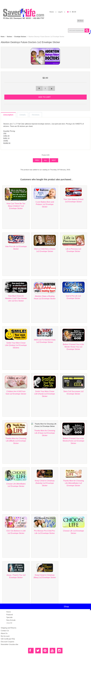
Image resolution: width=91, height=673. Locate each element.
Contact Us (5, 631)
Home (51, 12)
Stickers (9, 36)
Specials (9, 617)
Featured (9, 615)
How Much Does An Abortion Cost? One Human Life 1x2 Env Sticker (16, 298)
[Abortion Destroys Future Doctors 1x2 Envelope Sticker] (45, 64)
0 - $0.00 (73, 12)
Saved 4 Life (28, 666)
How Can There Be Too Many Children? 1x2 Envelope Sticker (16, 206)
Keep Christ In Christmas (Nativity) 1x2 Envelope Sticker (44, 483)
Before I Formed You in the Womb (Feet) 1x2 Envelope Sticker (73, 440)
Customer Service (42, 30)
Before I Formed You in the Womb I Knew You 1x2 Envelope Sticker (73, 346)
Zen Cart (43, 666)
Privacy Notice (43, 669)
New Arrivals (11, 620)
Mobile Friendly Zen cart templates (57, 666)
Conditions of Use (53, 669)
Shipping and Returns (8, 628)
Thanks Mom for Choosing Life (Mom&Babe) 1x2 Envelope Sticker (73, 483)
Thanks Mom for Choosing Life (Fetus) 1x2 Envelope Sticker (44, 433)
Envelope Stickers (20, 36)
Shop (8, 30)
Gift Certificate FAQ (8, 639)
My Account (5, 636)
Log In (60, 12)
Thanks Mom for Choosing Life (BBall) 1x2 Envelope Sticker (16, 440)
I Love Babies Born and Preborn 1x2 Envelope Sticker (45, 204)
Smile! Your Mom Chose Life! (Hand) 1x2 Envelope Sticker (44, 393)
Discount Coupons (7, 642)
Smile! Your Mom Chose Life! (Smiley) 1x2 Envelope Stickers (16, 345)
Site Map (35, 669)
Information (62, 30)
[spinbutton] (45, 88)
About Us (22, 30)
